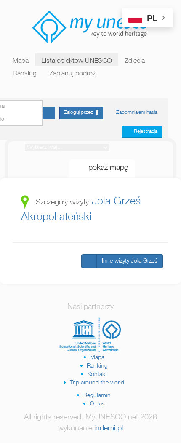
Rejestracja (143, 131)
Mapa (21, 61)
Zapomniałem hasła (136, 112)
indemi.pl (108, 428)
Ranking (25, 74)
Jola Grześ (116, 202)
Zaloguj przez (80, 112)
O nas (97, 404)
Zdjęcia (135, 61)
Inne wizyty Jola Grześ (129, 261)
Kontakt (97, 375)
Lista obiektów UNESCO (76, 61)
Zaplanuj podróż (72, 74)
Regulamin (97, 396)
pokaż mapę (105, 168)
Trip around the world (97, 383)
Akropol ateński (56, 217)
